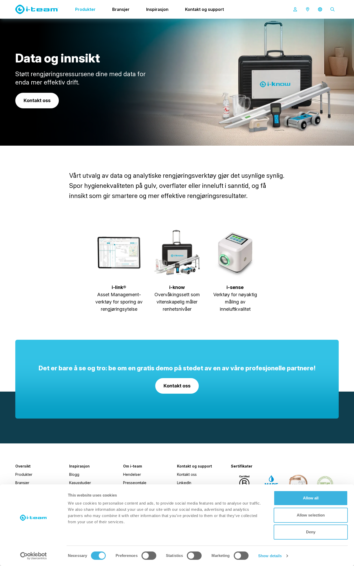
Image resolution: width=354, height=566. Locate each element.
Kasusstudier (80, 482)
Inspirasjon (157, 9)
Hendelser (132, 474)
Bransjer (121, 9)
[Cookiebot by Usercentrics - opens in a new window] (33, 556)
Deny (310, 532)
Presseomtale (134, 482)
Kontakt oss (187, 474)
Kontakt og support (204, 9)
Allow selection (311, 515)
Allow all (311, 498)
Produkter (85, 9)
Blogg (74, 474)
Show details (270, 556)
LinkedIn (184, 482)
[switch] (148, 555)
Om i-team (132, 466)
